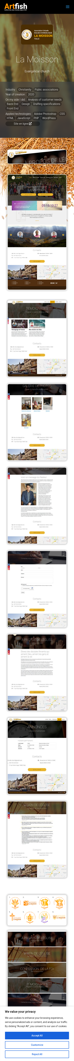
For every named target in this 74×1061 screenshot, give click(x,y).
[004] (37, 626)
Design (26, 104)
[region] (37, 1033)
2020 (31, 94)
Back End (12, 104)
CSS (62, 113)
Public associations (46, 89)
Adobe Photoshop (45, 113)
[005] (37, 542)
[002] (37, 793)
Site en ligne (21, 123)
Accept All (37, 1035)
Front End (12, 108)
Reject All (37, 1054)
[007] (37, 375)
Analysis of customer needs (45, 99)
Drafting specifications (46, 104)
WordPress (49, 118)
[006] (37, 459)
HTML (10, 118)
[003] (37, 709)
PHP (36, 118)
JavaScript (23, 118)
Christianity (24, 89)
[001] (37, 876)
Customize (37, 1045)
